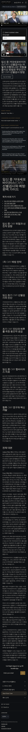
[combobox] (14, 6)
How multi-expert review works (10, 120)
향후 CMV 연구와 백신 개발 (12, 214)
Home (2, 58)
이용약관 (3, 726)
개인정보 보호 (4, 724)
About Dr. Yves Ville (7, 113)
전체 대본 (7, 217)
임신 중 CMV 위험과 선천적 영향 (13, 201)
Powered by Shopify (6, 728)
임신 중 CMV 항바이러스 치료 (13, 212)
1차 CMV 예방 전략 (9, 203)
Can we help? (7, 77)
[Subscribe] (22, 673)
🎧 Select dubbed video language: (11, 34)
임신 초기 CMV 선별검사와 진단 (13, 206)
